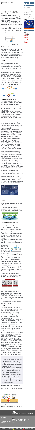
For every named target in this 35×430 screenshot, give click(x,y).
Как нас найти (24, 413)
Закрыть (22, 429)
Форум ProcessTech (26, 36)
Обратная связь (21, 413)
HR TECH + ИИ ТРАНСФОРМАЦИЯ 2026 (28, 41)
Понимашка (21, 421)
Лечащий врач (19, 420)
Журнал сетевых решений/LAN (5, 2)
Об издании (17, 413)
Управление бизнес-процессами (16, 424)
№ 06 (12, 2)
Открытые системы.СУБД (24, 419)
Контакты (28, 413)
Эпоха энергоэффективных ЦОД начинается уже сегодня (28, 14)
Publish (24, 420)
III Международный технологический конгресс (28, 32)
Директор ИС (14, 420)
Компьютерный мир (15, 419)
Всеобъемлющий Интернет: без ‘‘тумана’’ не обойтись (8, 206)
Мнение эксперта (27, 5)
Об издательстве (14, 413)
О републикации (31, 413)
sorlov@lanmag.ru (10, 407)
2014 (10, 2)
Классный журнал (15, 421)
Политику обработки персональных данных (16, 429)
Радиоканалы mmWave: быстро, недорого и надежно (28, 7)
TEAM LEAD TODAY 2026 (27, 34)
